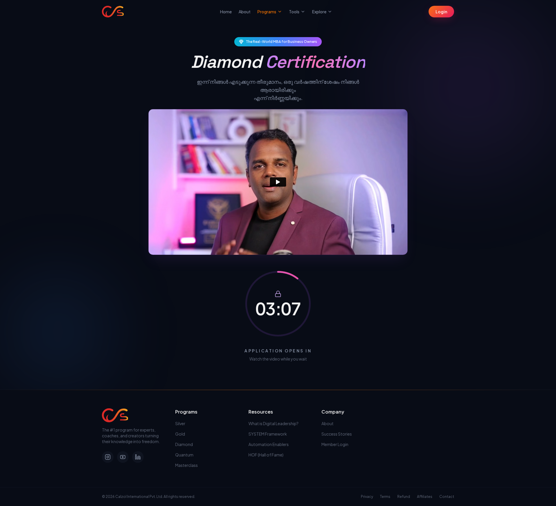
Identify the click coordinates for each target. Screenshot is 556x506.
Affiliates (424, 496)
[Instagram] (108, 457)
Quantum (184, 454)
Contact (446, 496)
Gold (180, 433)
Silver (180, 423)
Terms (385, 496)
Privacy (367, 496)
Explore (319, 11)
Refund (403, 496)
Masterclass (186, 465)
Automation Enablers (268, 444)
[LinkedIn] (138, 457)
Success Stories (336, 433)
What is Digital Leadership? (273, 423)
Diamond (184, 444)
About (244, 11)
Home (226, 11)
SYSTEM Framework (267, 433)
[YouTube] (123, 457)
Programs (266, 11)
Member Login (334, 444)
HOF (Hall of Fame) (266, 454)
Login (441, 11)
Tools (294, 11)
